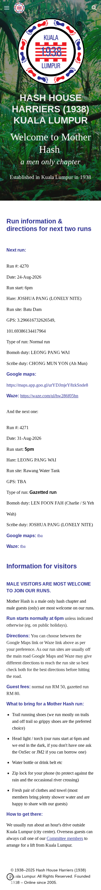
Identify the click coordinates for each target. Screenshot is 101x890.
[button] (6, 7)
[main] (50, 136)
